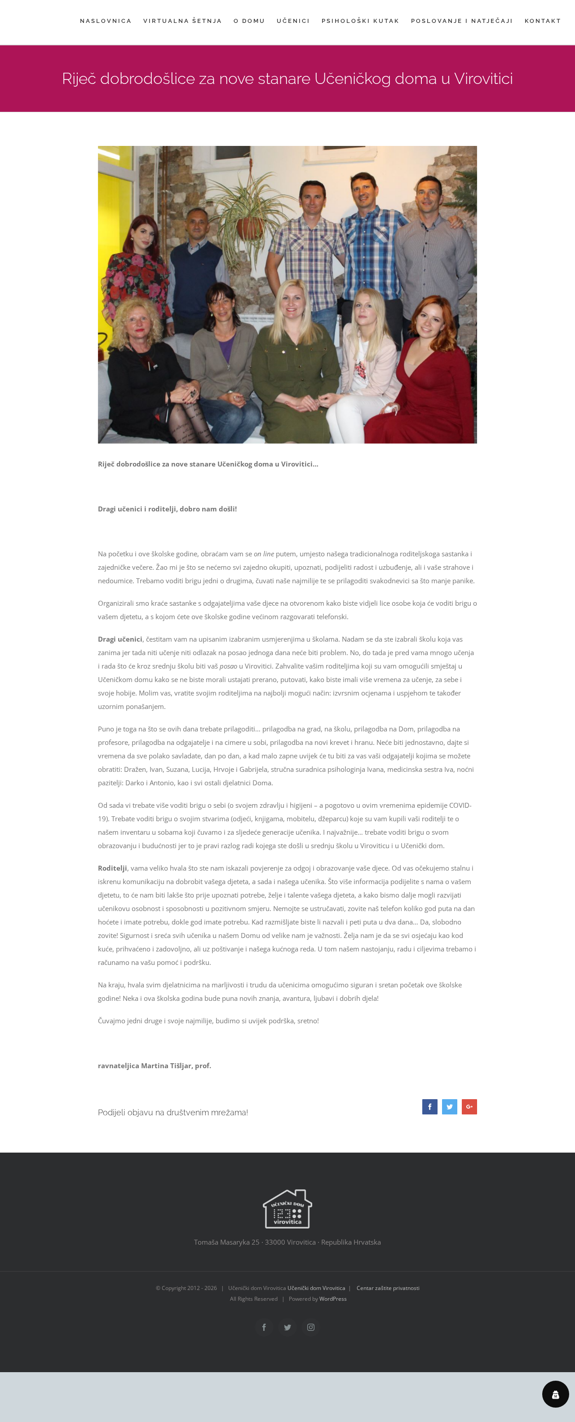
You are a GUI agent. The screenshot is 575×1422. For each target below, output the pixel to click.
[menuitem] (111, 21)
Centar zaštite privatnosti (388, 1288)
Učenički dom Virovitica (316, 1288)
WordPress (333, 1299)
